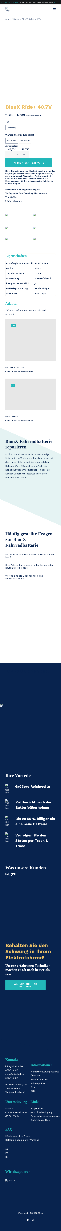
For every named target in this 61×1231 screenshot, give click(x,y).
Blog (32, 1087)
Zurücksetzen (11, 146)
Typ (7, 121)
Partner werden (39, 1079)
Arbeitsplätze (47, 2)
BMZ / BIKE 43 (12, 417)
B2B (32, 1091)
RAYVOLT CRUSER (14, 367)
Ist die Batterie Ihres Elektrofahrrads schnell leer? (29, 556)
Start (8, 19)
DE (55, 2)
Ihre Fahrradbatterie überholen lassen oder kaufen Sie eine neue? (29, 566)
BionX (16, 19)
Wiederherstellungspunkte (30, 2)
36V (13, 385)
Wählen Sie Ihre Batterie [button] (26, 985)
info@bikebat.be (14, 1066)
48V (13, 326)
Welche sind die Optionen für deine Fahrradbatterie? (24, 577)
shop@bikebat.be (14, 1074)
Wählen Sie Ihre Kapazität (19, 135)
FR (6, 1153)
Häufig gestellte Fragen (18, 1136)
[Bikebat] (8, 9)
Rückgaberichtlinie (40, 1120)
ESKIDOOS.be (36, 1213)
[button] (54, 9)
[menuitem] (30, 2)
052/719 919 (11, 1070)
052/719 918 (11, 1078)
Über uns (35, 1075)
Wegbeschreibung (15, 1092)
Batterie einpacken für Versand (22, 1140)
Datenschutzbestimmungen (45, 1116)
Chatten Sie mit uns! (16, 1112)
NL (6, 1149)
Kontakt (9, 1108)
